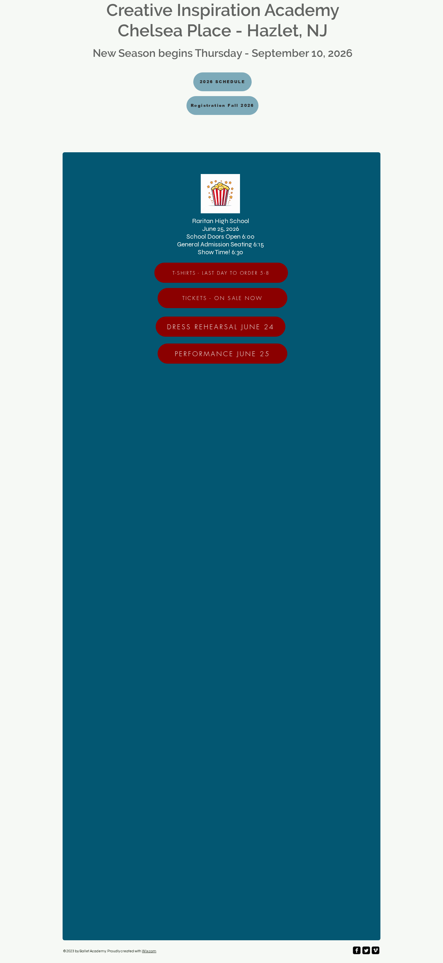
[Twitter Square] (366, 950)
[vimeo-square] (375, 950)
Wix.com (149, 951)
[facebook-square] (357, 950)
